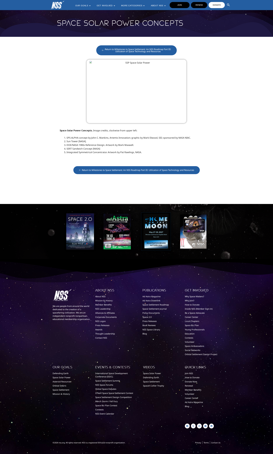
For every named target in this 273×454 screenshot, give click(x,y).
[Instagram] (199, 426)
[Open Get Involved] (114, 5)
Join (179, 5)
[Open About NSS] (165, 5)
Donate (217, 5)
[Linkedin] (211, 426)
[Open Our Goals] (90, 5)
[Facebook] (187, 426)
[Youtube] (205, 426)
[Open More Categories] (144, 5)
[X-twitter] (193, 426)
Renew (199, 5)
